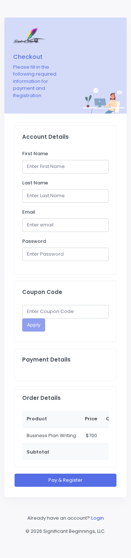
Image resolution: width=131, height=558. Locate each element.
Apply (33, 324)
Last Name (35, 182)
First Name (35, 153)
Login (97, 518)
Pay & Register (65, 480)
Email (28, 212)
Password (34, 241)
